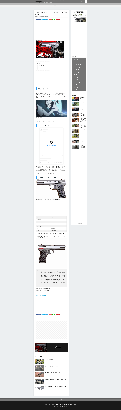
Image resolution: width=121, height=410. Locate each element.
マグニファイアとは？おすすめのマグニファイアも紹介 (83, 114)
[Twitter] (43, 19)
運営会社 (65, 404)
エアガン (39, 5)
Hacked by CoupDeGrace (71, 0)
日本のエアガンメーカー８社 (83, 109)
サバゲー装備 (53, 0)
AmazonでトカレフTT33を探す (41, 292)
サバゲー (75, 62)
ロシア (50, 16)
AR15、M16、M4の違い (83, 135)
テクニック (75, 77)
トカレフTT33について (42, 67)
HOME (35, 5)
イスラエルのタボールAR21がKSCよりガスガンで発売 (55, 386)
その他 (75, 74)
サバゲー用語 (76, 69)
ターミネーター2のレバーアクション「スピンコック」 (83, 146)
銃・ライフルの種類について (50, 359)
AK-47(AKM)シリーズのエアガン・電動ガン (53, 372)
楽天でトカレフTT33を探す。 (41, 295)
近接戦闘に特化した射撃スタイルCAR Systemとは (83, 98)
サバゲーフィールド (77, 64)
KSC (37, 38)
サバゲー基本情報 (47, 0)
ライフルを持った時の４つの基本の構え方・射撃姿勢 (83, 103)
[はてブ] (46, 19)
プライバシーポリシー (51, 404)
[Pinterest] (58, 19)
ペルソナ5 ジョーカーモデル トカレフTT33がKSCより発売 (48, 5)
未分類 (75, 84)
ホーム (46, 404)
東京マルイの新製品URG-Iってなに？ (52, 366)
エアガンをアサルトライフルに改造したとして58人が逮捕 (56, 379)
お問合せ (74, 404)
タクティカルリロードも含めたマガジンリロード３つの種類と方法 (83, 126)
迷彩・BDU (57, 0)
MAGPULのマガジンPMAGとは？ (83, 141)
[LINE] (53, 19)
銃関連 (75, 89)
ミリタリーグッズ (76, 82)
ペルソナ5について (41, 65)
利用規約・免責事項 (63, 0)
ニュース (75, 79)
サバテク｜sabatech (63, 406)
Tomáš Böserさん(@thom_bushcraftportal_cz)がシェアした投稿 (50, 162)
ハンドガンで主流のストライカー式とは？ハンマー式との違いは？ (83, 120)
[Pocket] (50, 19)
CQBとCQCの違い (83, 129)
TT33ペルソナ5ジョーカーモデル (43, 68)
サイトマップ (70, 404)
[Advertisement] (51, 29)
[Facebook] (38, 19)
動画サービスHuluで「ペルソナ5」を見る (43, 98)
